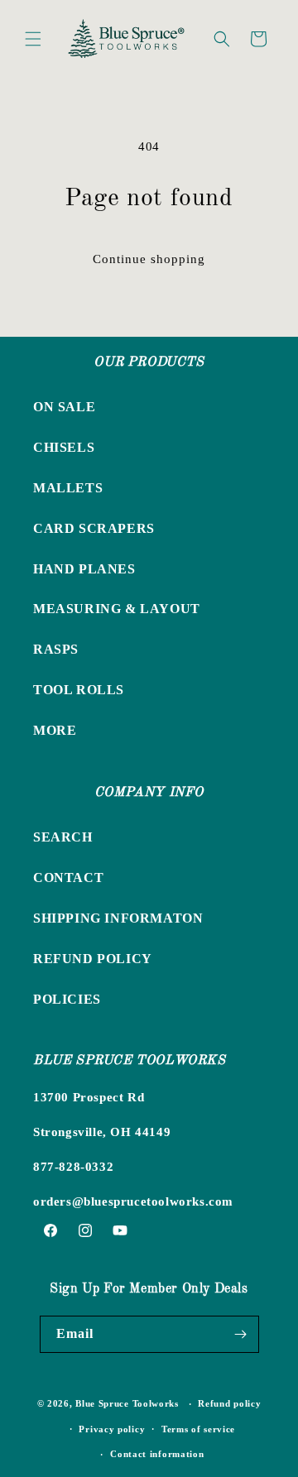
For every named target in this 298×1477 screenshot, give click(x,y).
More (54, 730)
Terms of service (198, 1429)
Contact (68, 877)
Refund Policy (92, 959)
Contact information (157, 1454)
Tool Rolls (78, 690)
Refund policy (229, 1403)
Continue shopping (149, 259)
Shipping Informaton (118, 918)
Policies (67, 999)
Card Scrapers (94, 528)
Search (63, 837)
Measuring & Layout (116, 609)
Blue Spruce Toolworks (127, 1403)
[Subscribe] (241, 1334)
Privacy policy (112, 1429)
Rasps (56, 649)
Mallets (68, 488)
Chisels (63, 447)
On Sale (64, 407)
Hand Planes (84, 569)
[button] (33, 39)
